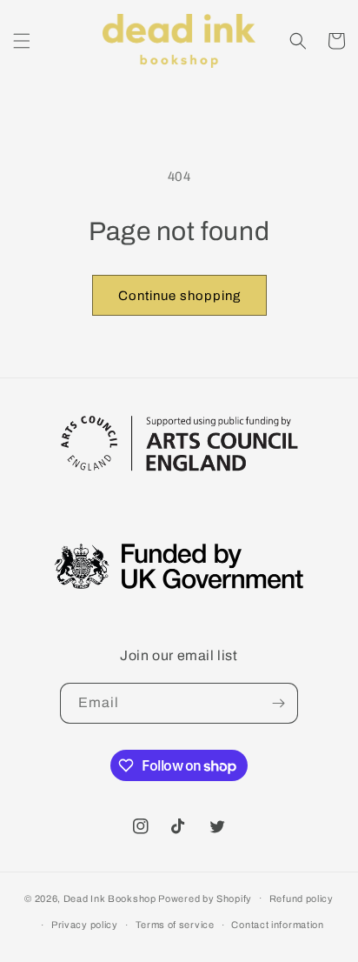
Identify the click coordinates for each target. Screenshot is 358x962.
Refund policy (301, 898)
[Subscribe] (278, 703)
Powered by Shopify (205, 897)
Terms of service (175, 924)
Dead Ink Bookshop (109, 897)
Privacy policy (84, 924)
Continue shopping (179, 296)
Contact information (277, 924)
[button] (22, 41)
